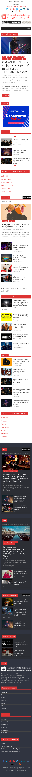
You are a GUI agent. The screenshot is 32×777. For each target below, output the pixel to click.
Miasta (4, 59)
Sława (15, 542)
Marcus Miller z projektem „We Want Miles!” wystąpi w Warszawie (21, 601)
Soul (24, 59)
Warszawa (4, 418)
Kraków (22, 56)
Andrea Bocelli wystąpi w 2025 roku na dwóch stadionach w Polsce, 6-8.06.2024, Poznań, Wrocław (21, 161)
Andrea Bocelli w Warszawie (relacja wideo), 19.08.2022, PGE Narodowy (20, 381)
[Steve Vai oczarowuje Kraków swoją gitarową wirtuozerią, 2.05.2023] (7, 400)
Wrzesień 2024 (6, 182)
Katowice (4, 434)
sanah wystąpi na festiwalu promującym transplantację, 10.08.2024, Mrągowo (20, 267)
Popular (17, 297)
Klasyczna (12, 221)
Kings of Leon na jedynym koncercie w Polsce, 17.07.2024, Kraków (20, 326)
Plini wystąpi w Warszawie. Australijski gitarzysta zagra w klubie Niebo (21, 498)
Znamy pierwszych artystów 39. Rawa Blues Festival (20, 335)
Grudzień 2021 (11, 77)
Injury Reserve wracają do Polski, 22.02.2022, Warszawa (21, 582)
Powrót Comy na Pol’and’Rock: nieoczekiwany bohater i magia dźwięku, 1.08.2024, (20, 246)
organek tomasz (6, 82)
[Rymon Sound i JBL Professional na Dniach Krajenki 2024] (6, 255)
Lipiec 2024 (5, 176)
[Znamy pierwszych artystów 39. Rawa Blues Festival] (7, 334)
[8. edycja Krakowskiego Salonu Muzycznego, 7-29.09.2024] (16, 205)
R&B (9, 59)
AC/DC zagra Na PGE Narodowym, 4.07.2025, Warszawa (20, 507)
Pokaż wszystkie (27, 197)
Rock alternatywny (17, 59)
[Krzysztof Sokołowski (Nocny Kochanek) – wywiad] (7, 342)
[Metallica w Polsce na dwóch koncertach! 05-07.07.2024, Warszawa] (7, 313)
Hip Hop (9, 56)
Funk (4, 56)
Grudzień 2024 (6, 192)
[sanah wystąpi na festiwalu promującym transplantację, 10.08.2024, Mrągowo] (6, 265)
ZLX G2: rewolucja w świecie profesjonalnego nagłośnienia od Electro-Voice (21, 361)
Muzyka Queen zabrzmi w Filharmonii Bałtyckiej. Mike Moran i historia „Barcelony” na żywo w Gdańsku (15, 477)
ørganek (13, 82)
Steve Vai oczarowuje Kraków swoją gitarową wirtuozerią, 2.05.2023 (21, 402)
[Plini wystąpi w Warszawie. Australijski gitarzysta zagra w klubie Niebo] (7, 496)
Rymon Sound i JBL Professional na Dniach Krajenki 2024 (19, 257)
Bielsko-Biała (5, 427)
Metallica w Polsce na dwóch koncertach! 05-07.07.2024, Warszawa (21, 315)
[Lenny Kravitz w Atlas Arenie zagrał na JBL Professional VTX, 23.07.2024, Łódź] (6, 149)
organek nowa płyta (23, 80)
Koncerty (16, 56)
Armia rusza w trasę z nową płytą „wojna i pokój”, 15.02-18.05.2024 (20, 642)
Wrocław (4, 421)
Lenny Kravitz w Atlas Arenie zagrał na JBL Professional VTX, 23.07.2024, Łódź (21, 150)
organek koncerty (13, 80)
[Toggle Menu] (28, 28)
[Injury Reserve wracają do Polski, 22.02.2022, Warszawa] (7, 580)
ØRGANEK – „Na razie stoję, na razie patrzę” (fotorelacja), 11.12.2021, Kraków (15, 67)
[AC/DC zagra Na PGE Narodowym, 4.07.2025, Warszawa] (7, 505)
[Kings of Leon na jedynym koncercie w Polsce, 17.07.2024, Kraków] (7, 323)
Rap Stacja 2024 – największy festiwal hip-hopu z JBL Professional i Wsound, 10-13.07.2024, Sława (14, 551)
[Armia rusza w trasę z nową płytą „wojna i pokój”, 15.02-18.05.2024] (7, 640)
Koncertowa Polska (19, 75)
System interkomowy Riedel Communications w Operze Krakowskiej (21, 651)
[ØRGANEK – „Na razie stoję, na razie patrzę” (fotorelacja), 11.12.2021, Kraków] (16, 38)
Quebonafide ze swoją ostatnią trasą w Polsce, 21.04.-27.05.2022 (20, 573)
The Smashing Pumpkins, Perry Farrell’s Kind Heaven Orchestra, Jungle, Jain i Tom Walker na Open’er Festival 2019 (21, 304)
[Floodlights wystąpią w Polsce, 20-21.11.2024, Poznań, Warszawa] (7, 369)
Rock (16, 471)
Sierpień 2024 (6, 179)
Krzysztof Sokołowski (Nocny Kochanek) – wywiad (21, 344)
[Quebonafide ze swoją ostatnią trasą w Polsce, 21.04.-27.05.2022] (7, 571)
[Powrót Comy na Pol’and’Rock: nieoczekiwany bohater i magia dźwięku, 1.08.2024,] (6, 243)
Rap (11, 542)
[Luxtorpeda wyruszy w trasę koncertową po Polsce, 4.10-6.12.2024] (6, 140)
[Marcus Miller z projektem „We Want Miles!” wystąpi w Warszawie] (7, 599)
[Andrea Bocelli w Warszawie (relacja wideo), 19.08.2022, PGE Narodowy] (7, 379)
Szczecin (4, 437)
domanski (17, 483)
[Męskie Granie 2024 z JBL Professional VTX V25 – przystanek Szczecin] (6, 275)
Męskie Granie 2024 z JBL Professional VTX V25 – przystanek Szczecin (20, 277)
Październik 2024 (7, 185)
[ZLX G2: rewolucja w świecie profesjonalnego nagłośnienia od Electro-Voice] (7, 359)
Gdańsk (6, 471)
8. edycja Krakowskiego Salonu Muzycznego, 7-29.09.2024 (15, 225)
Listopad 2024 (6, 189)
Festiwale (5, 221)
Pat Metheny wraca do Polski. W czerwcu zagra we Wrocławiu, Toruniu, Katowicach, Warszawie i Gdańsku (20, 612)
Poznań (3, 424)
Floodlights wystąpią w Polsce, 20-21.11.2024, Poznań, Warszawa (19, 371)
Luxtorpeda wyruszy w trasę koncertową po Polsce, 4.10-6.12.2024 (21, 141)
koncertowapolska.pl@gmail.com (14, 749)
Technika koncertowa (9, 544)
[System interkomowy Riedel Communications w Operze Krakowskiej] (7, 649)
